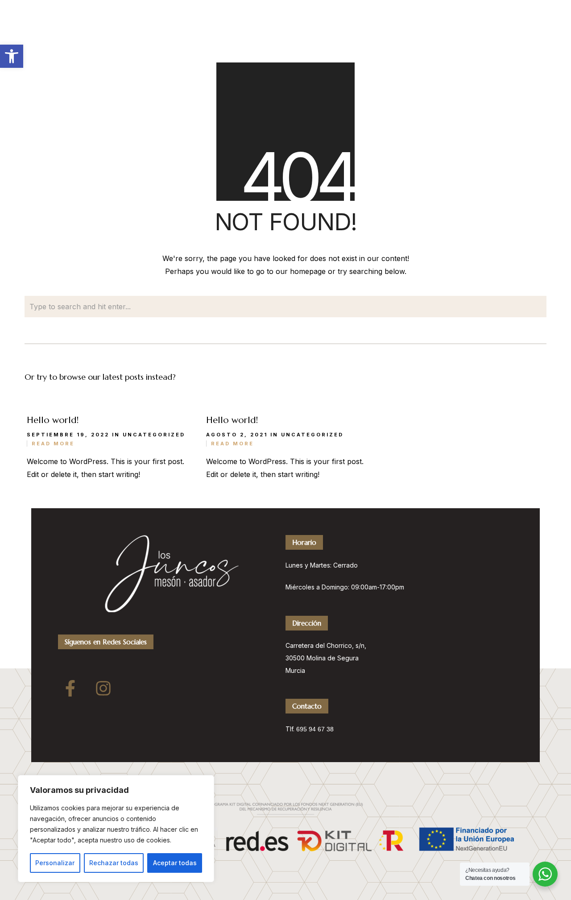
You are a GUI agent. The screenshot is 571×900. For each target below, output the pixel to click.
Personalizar (54, 863)
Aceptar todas (175, 863)
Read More (53, 443)
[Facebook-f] (70, 688)
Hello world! (53, 420)
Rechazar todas (113, 863)
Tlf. (291, 729)
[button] (11, 56)
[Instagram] (103, 688)
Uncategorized (154, 434)
